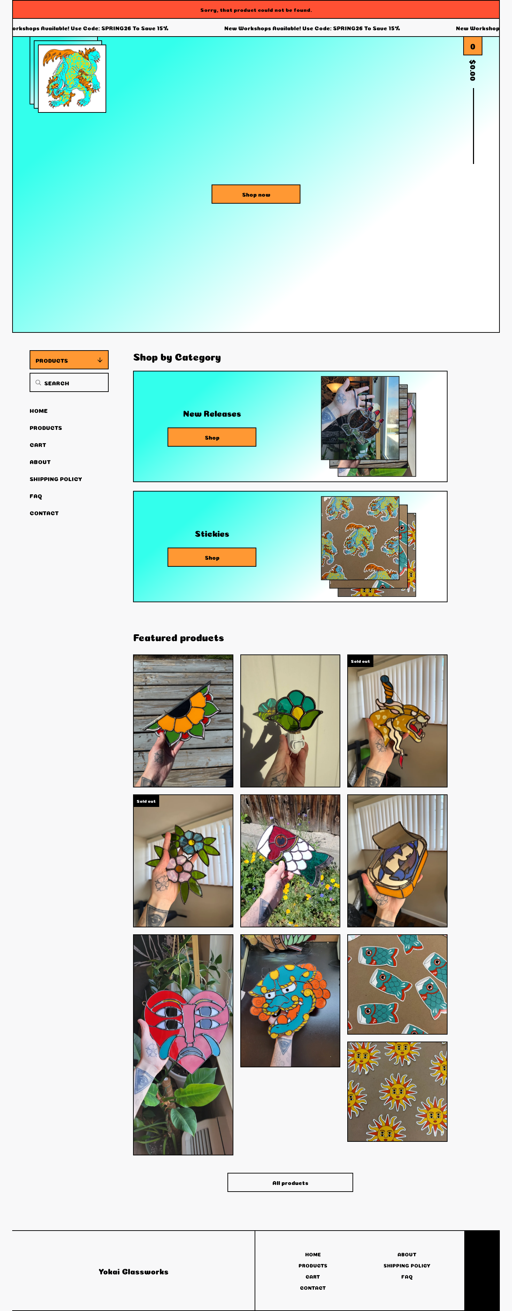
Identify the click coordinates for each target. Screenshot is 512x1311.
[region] (256, 28)
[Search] (38, 382)
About (40, 461)
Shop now (256, 194)
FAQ (36, 495)
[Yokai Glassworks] (72, 79)
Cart (38, 444)
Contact (44, 512)
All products (290, 1182)
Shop (212, 436)
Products (52, 360)
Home (39, 410)
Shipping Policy (56, 478)
